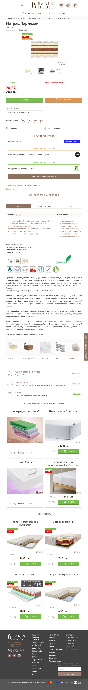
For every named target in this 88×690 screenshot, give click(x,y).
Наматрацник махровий (25, 411)
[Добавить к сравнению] (14, 453)
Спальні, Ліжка (38, 642)
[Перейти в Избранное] (61, 5)
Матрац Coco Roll (25, 574)
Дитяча (35, 657)
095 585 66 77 (73, 638)
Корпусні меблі (38, 648)
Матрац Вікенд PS (63, 521)
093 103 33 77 (73, 640)
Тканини (35, 654)
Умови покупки (55, 661)
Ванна (34, 671)
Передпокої (36, 668)
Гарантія (52, 644)
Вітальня (35, 663)
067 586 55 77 (73, 643)
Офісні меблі (37, 651)
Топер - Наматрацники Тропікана (25, 523)
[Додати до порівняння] (14, 564)
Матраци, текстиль (35, 639)
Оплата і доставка (56, 649)
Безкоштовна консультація (86, 347)
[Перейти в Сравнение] (68, 5)
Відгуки (52, 652)
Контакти (52, 655)
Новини (52, 641)
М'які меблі (36, 645)
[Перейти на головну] (44, 5)
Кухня (34, 666)
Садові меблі (37, 660)
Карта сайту (53, 658)
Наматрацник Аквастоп (63, 411)
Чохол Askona (25, 462)
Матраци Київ (44, 686)
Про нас (52, 638)
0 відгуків (23, 30)
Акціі (34, 674)
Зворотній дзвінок (73, 649)
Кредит (52, 646)
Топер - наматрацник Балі (63, 574)
